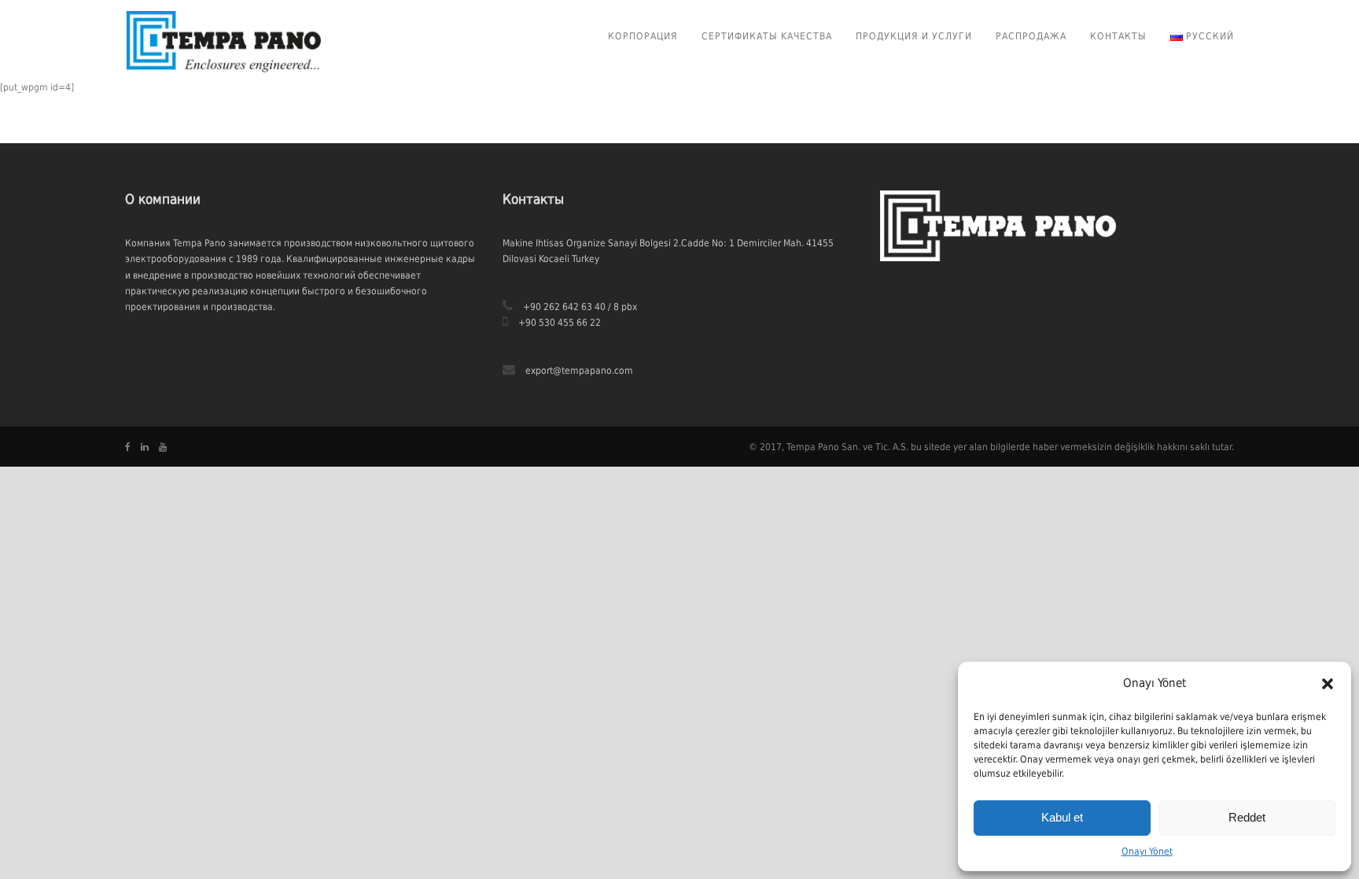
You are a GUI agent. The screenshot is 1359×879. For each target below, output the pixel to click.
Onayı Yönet (1147, 851)
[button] (1327, 684)
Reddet (1246, 817)
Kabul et (1062, 817)
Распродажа (1031, 36)
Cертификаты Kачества (767, 36)
